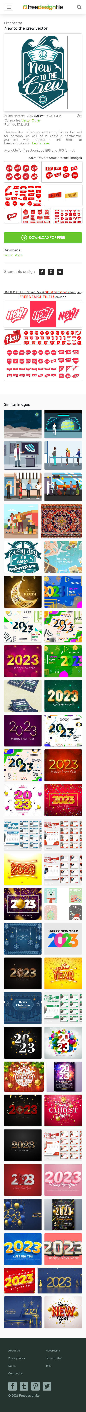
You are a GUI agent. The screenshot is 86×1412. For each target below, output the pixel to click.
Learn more (40, 143)
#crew (8, 255)
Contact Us (15, 1373)
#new (18, 255)
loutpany (39, 116)
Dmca (12, 1366)
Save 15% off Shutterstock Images (55, 158)
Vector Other (31, 120)
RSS (48, 1366)
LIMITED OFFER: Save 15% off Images (42, 292)
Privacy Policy (16, 1358)
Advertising (53, 1350)
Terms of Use (54, 1358)
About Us (14, 1350)
